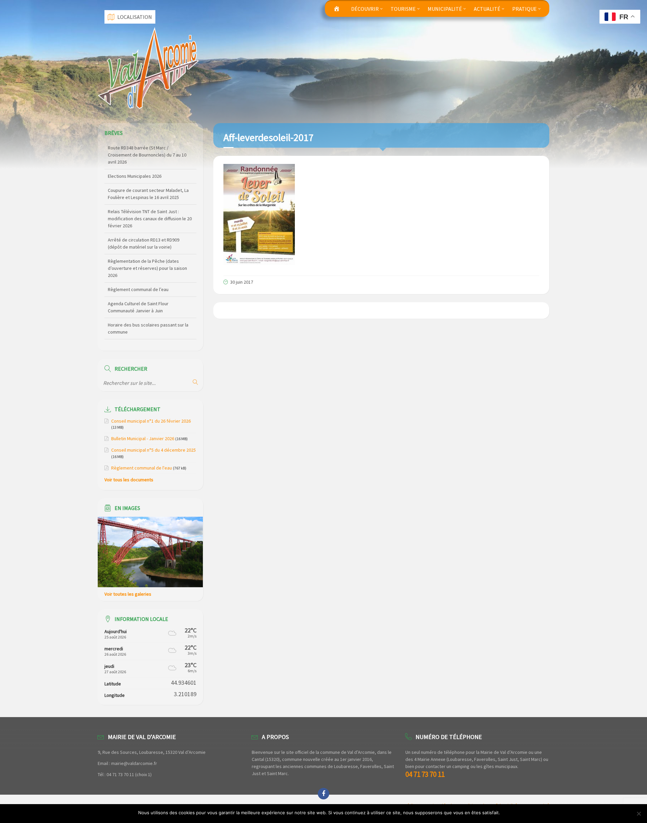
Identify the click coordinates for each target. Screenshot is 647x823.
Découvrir (365, 8)
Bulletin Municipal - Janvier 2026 (142, 438)
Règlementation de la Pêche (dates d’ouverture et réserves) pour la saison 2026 (147, 240)
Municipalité (445, 8)
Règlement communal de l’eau (138, 262)
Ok (506, 812)
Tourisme (403, 8)
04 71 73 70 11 (424, 774)
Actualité (487, 8)
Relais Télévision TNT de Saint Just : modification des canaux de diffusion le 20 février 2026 (150, 191)
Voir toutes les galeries (127, 594)
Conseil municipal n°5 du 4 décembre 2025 (153, 450)
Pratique (524, 8)
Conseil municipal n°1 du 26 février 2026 (151, 421)
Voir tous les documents (128, 480)
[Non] (638, 813)
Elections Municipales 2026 (134, 148)
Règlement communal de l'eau (141, 468)
